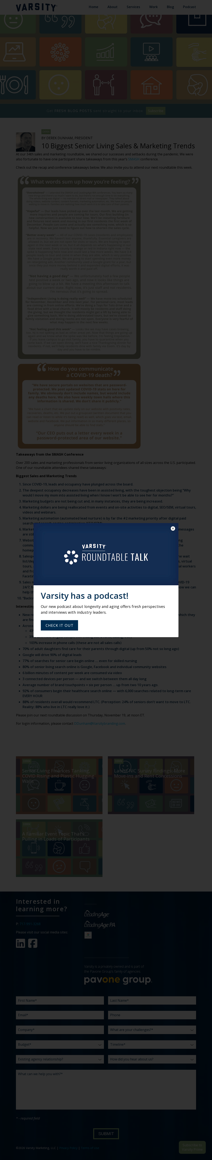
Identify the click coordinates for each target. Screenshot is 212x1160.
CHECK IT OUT (59, 625)
